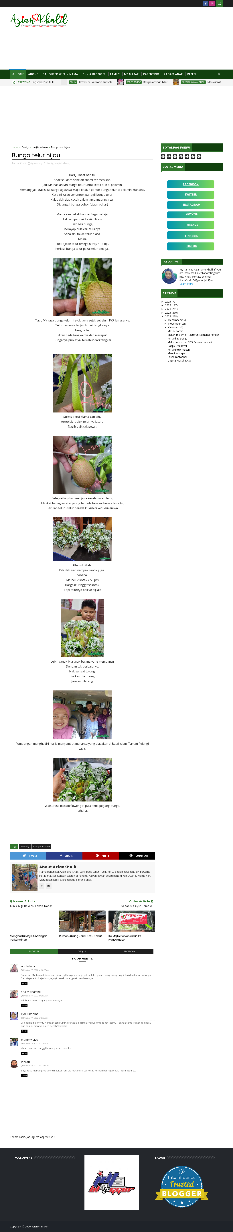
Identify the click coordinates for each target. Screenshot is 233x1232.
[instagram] (212, 3)
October (173, 327)
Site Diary (19, 83)
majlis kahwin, (62, 163)
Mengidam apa (176, 353)
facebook (129, 951)
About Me (171, 261)
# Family (24, 846)
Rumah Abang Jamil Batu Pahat (80, 936)
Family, (50, 163)
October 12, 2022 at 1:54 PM (35, 1043)
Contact (39, 83)
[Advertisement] (156, 38)
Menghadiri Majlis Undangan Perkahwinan (28, 937)
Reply (24, 983)
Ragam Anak (173, 74)
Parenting (151, 74)
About (33, 74)
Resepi (191, 74)
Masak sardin (175, 331)
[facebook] (205, 3)
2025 (168, 305)
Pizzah (25, 1062)
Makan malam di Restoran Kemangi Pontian (193, 334)
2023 (168, 312)
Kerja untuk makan (178, 349)
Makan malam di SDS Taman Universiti (190, 342)
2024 (168, 309)
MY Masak (131, 74)
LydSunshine (29, 1014)
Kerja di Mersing (177, 338)
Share (69, 855)
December (174, 320)
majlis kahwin (40, 147)
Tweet (33, 855)
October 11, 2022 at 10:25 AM (36, 970)
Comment (142, 855)
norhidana (28, 966)
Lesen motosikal (177, 357)
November (174, 323)
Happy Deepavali (177, 346)
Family (115, 74)
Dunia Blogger (94, 74)
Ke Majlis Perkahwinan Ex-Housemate (125, 937)
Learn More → (188, 283)
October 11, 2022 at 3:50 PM (35, 995)
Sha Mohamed (31, 992)
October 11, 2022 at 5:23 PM (35, 1017)
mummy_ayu (29, 1040)
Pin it (105, 855)
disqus (82, 951)
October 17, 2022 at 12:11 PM (36, 1065)
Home (20, 74)
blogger (34, 951)
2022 (168, 316)
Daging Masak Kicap (179, 360)
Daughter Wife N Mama (60, 74)
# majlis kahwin (41, 846)
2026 (168, 301)
